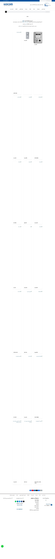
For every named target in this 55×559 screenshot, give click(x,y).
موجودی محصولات (12, 495)
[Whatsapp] (15, 501)
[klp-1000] (38, 291)
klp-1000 (36, 352)
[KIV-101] (27, 291)
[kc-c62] (17, 226)
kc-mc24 (25, 417)
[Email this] (41, 490)
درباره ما (26, 9)
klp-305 (25, 222)
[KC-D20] (17, 356)
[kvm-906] (27, 97)
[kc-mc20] (27, 32)
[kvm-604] (38, 226)
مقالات (30, 9)
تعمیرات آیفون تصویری (23, 495)
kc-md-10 (36, 222)
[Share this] (39, 490)
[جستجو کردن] (6, 12)
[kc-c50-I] (17, 97)
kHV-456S (15, 93)
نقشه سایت (11, 9)
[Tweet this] (37, 490)
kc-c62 (15, 287)
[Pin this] (33, 490)
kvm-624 (25, 287)
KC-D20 (15, 417)
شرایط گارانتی (21, 9)
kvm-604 (36, 287)
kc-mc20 (25, 40)
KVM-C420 (16, 352)
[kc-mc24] (27, 356)
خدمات (34, 9)
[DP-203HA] (38, 97)
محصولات (38, 9)
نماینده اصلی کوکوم (25, 21)
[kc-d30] (38, 32)
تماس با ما (32, 495)
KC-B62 (15, 222)
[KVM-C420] (17, 291)
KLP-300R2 (37, 417)
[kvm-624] (27, 226)
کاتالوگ (16, 9)
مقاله (40, 495)
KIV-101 (25, 352)
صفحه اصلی (43, 9)
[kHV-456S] (17, 32)
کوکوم (23, 20)
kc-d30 (36, 44)
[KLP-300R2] (38, 356)
